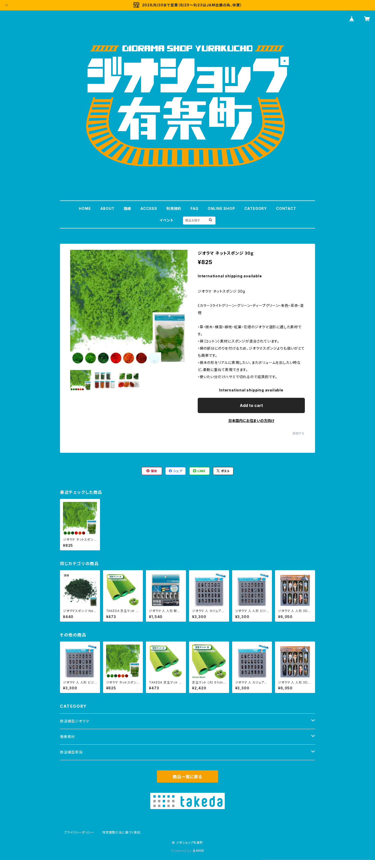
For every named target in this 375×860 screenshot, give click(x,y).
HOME (85, 208)
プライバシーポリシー (79, 832)
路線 (127, 208)
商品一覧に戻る (187, 776)
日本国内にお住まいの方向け (251, 420)
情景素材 (67, 736)
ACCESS (148, 208)
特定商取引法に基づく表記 (121, 832)
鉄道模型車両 (71, 752)
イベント (166, 220)
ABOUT (107, 208)
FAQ (194, 208)
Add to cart (251, 405)
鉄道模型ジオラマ (74, 721)
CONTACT (286, 208)
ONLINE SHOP (221, 208)
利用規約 (173, 208)
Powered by (182, 851)
